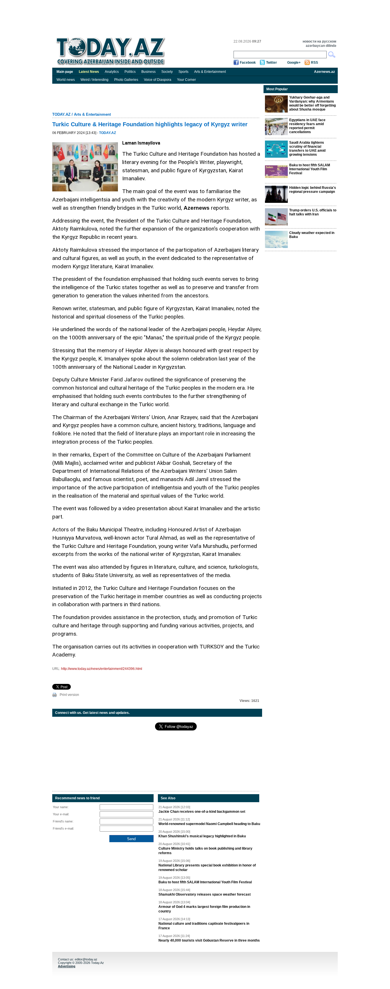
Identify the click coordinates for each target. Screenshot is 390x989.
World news (66, 80)
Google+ (294, 63)
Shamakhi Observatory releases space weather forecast (204, 894)
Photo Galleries (126, 80)
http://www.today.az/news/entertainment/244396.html (101, 669)
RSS (314, 63)
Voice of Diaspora (157, 80)
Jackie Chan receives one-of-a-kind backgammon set (201, 812)
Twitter (271, 63)
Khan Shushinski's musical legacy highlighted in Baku (202, 836)
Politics (130, 72)
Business (148, 72)
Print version (69, 695)
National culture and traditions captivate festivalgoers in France (203, 926)
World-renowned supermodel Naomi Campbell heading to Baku (209, 824)
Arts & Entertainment (210, 72)
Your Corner (186, 80)
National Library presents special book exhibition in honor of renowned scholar (207, 867)
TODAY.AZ (61, 114)
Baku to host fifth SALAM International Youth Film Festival (205, 882)
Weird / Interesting (94, 80)
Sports (183, 72)
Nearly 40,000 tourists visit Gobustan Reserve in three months (209, 940)
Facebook (248, 63)
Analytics (112, 72)
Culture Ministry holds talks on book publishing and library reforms (205, 850)
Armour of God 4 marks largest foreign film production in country (204, 909)
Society (167, 72)
